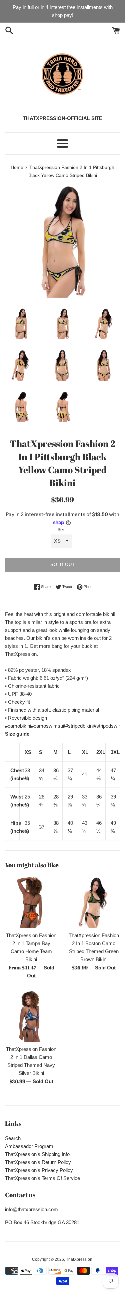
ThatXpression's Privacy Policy (39, 1170)
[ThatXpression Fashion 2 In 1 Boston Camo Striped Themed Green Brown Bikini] (94, 902)
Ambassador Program (29, 1146)
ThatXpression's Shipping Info (37, 1154)
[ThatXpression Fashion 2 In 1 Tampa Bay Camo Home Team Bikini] (31, 902)
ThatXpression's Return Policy (38, 1162)
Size (62, 529)
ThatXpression (79, 1259)
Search (13, 1138)
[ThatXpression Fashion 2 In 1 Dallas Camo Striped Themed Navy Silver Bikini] (31, 1016)
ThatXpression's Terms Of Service (42, 1178)
